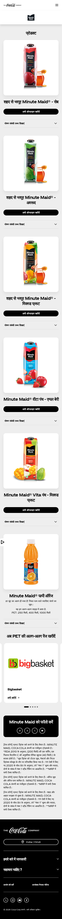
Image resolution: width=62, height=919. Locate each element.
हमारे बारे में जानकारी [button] (14, 859)
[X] (35, 731)
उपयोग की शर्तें (8, 884)
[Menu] (57, 5)
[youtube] (42, 731)
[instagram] (20, 731)
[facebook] (27, 731)
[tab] (26, 706)
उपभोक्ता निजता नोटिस (40, 884)
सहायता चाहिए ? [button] (12, 869)
